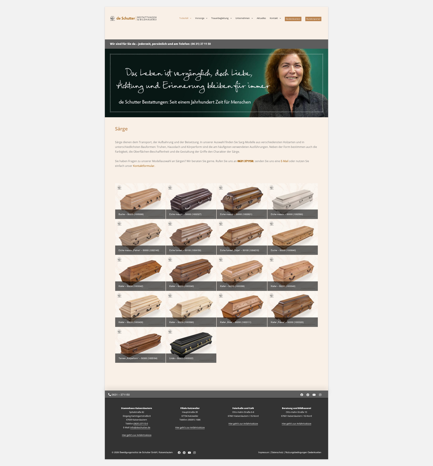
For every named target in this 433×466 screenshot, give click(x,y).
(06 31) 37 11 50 (201, 44)
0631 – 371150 (120, 394)
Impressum (263, 452)
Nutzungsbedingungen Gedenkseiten (303, 452)
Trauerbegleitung (220, 18)
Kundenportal (313, 18)
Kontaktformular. (144, 166)
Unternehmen (242, 18)
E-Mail (284, 161)
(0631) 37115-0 (140, 423)
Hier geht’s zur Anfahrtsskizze (136, 435)
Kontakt (274, 18)
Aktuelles (261, 18)
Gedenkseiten (293, 18)
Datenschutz (277, 452)
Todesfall (183, 18)
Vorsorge (199, 18)
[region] (216, 83)
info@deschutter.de (140, 427)
